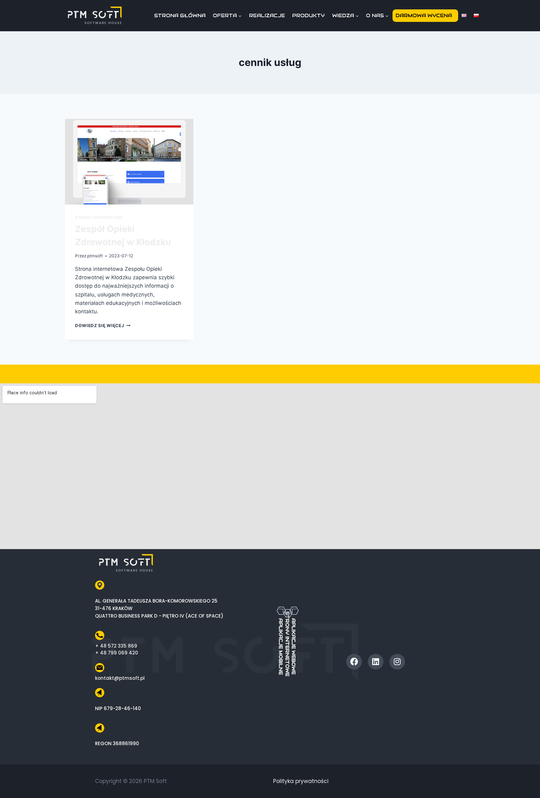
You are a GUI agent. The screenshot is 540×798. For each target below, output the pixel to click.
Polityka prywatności (300, 781)
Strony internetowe (98, 217)
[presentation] (129, 162)
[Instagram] (397, 661)
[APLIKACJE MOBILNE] (281, 610)
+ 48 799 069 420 (116, 652)
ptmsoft (95, 255)
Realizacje (267, 15)
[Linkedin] (375, 661)
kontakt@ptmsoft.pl (120, 678)
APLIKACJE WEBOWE (294, 646)
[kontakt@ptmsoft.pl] (99, 667)
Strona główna (180, 15)
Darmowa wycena (424, 15)
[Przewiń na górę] (528, 782)
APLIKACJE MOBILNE (281, 646)
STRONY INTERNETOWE (287, 643)
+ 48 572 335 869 (116, 646)
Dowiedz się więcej (103, 325)
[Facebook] (354, 661)
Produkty (308, 15)
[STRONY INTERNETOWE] (287, 604)
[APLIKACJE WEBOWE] (294, 610)
